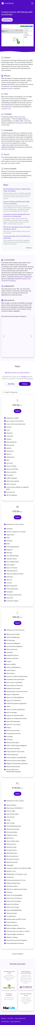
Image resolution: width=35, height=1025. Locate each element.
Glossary (3, 1018)
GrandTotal (9, 3)
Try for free (7, 20)
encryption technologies (18, 161)
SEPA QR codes (8, 86)
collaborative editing (8, 145)
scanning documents (21, 123)
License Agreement (20, 1018)
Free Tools (10, 1018)
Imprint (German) (15, 1021)
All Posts (29, 248)
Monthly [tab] (11, 384)
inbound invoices (19, 117)
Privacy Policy (5, 1021)
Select (17, 411)
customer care (6, 109)
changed (24, 377)
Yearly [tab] (24, 384)
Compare (15, 954)
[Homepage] (32, 3)
